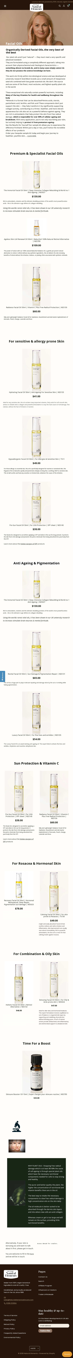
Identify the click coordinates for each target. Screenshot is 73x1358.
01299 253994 (11, 1303)
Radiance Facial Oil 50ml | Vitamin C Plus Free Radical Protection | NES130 (36, 307)
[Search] (60, 6)
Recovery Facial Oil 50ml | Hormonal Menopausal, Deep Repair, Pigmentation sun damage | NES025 (19, 902)
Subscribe (45, 1330)
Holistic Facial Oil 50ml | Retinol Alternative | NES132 (19, 1006)
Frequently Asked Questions (15, 1333)
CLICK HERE (31, 136)
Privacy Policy (9, 1329)
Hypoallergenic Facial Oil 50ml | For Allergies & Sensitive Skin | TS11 (36, 459)
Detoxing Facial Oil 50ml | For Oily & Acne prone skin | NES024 (54, 1001)
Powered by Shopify (47, 1353)
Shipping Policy (10, 1320)
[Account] (64, 6)
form (32, 1254)
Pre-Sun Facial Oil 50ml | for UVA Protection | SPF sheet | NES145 (37, 525)
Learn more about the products (24, 544)
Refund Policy (9, 1324)
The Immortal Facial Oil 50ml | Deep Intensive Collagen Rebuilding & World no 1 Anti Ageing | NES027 (36, 191)
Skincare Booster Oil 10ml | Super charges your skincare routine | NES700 (36, 1094)
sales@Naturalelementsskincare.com (18, 1300)
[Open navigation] (5, 6)
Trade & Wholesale (45, 1294)
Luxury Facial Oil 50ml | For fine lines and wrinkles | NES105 (36, 735)
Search (41, 1281)
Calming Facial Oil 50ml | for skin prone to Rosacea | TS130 (54, 916)
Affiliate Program (45, 1286)
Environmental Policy (12, 1337)
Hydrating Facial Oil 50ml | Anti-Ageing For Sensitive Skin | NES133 (36, 392)
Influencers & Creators (47, 1290)
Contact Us (42, 1277)
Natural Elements (31, 1353)
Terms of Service (10, 1315)
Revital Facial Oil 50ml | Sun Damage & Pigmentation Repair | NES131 (36, 674)
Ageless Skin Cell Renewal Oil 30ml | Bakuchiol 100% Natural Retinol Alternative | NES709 (36, 240)
